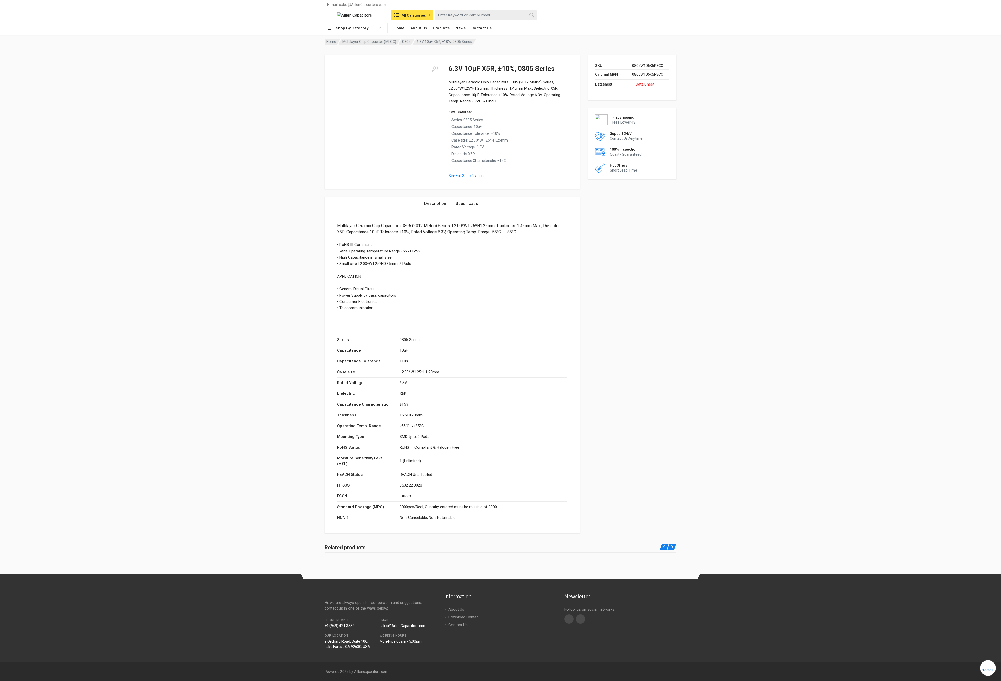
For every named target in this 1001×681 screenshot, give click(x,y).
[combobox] (486, 15)
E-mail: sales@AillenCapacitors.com (356, 5)
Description (435, 203)
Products (441, 28)
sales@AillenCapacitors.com (403, 626)
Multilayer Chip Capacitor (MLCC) (369, 42)
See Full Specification (466, 176)
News (460, 28)
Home (399, 28)
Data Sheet (645, 84)
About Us (418, 28)
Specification (468, 203)
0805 (406, 42)
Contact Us (481, 28)
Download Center (463, 617)
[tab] (435, 203)
